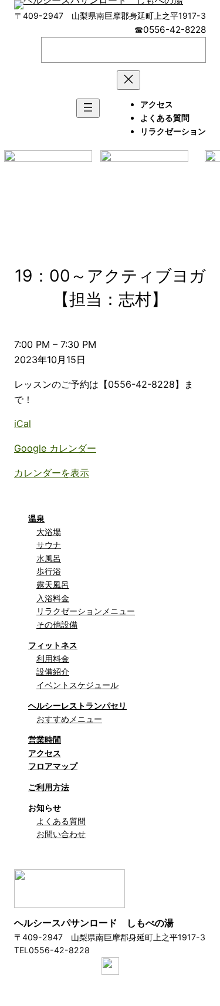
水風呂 (48, 558)
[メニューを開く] (88, 108)
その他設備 (56, 624)
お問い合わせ (61, 834)
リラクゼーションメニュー (85, 611)
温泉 (36, 518)
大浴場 (48, 532)
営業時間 (44, 739)
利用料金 (52, 658)
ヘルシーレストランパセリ (77, 705)
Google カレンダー (55, 448)
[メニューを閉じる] (128, 80)
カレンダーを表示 (51, 473)
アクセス (44, 753)
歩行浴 (48, 571)
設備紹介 (52, 671)
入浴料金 (52, 598)
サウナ (48, 545)
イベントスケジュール (77, 685)
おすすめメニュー (69, 719)
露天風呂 (52, 585)
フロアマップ (52, 766)
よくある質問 (61, 821)
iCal (22, 423)
